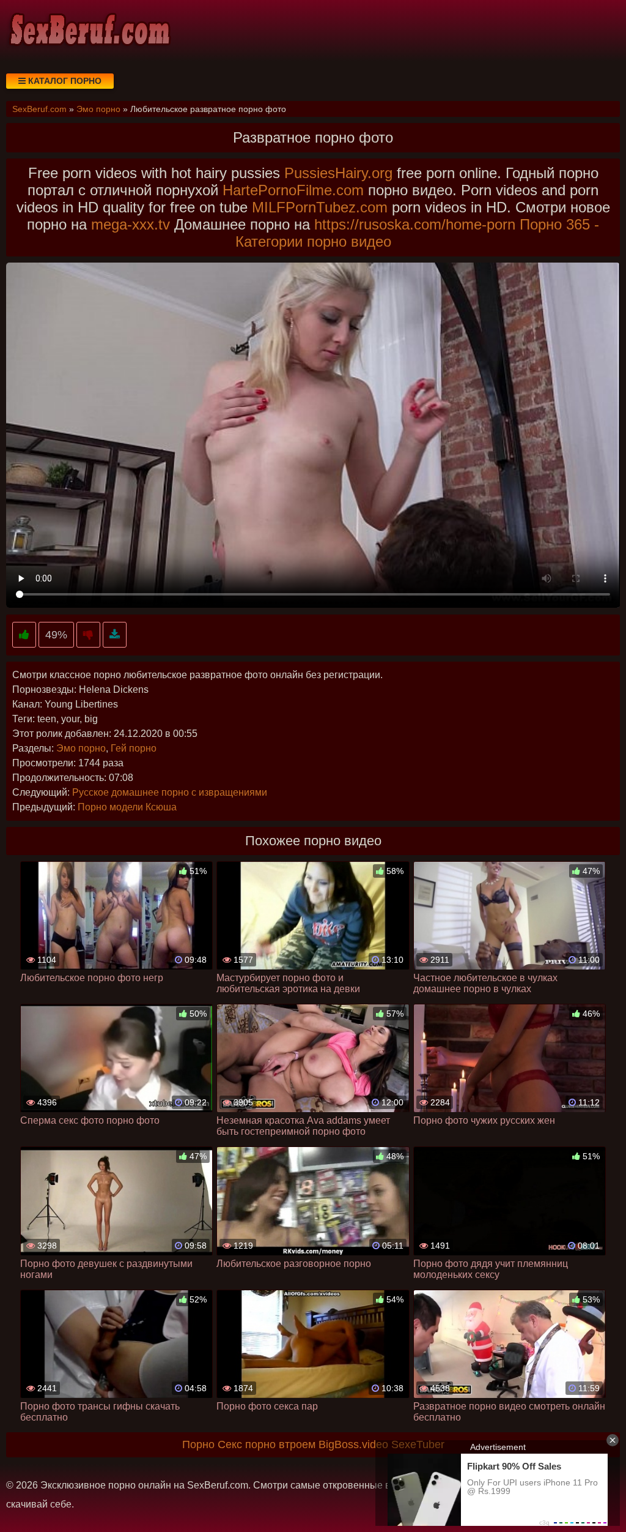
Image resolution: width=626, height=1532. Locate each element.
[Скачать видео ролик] (115, 635)
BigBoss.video (353, 1444)
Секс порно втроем (266, 1444)
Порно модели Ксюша (127, 807)
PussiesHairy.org (338, 173)
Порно (198, 1444)
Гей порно (133, 748)
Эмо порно (81, 748)
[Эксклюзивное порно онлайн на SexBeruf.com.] (88, 30)
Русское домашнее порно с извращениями (169, 792)
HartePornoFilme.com (293, 190)
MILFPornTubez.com (320, 207)
